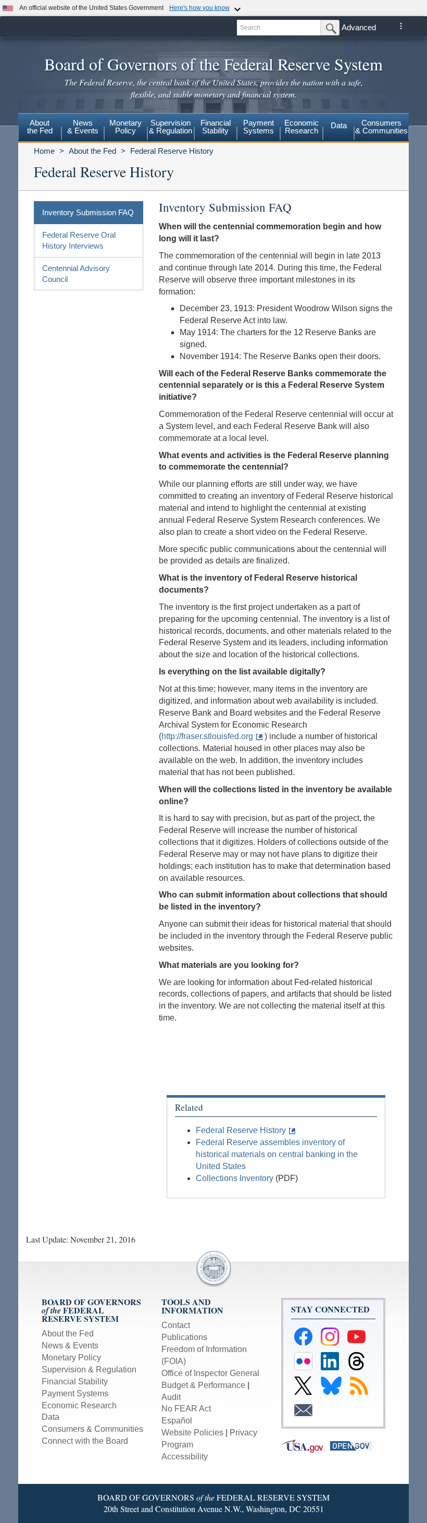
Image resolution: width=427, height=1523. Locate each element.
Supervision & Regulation (89, 1369)
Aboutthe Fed (40, 126)
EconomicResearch (301, 126)
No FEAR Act (186, 1408)
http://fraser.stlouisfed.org (207, 736)
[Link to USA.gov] (305, 1445)
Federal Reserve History (172, 150)
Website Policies (192, 1432)
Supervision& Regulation (170, 126)
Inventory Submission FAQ (88, 212)
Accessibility (184, 1456)
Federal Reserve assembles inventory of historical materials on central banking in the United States (277, 1154)
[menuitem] (39, 128)
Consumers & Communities (381, 126)
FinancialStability (215, 126)
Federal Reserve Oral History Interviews (79, 240)
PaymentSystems (258, 126)
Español (176, 1420)
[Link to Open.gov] (353, 1445)
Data (339, 125)
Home (44, 150)
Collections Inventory (234, 1178)
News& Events (82, 126)
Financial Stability (75, 1381)
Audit (171, 1397)
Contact (175, 1325)
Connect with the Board (85, 1440)
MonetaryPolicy (125, 126)
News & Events (70, 1345)
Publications (184, 1337)
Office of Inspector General (210, 1373)
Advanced (359, 27)
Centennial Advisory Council (76, 274)
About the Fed (92, 150)
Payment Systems (75, 1393)
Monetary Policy (71, 1357)
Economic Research (79, 1405)
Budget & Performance (203, 1385)
